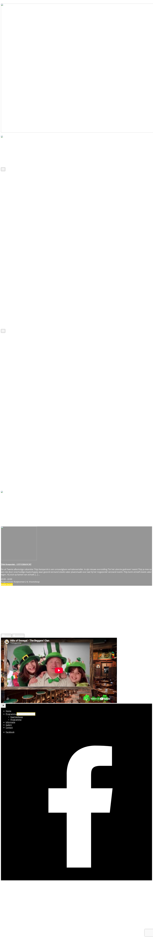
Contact (9, 164)
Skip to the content (9, 2)
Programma (11, 151)
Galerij (9, 161)
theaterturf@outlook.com (18, 926)
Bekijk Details (7, 584)
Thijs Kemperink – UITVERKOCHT (16, 564)
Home (8, 148)
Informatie (10, 159)
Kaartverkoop (17, 153)
